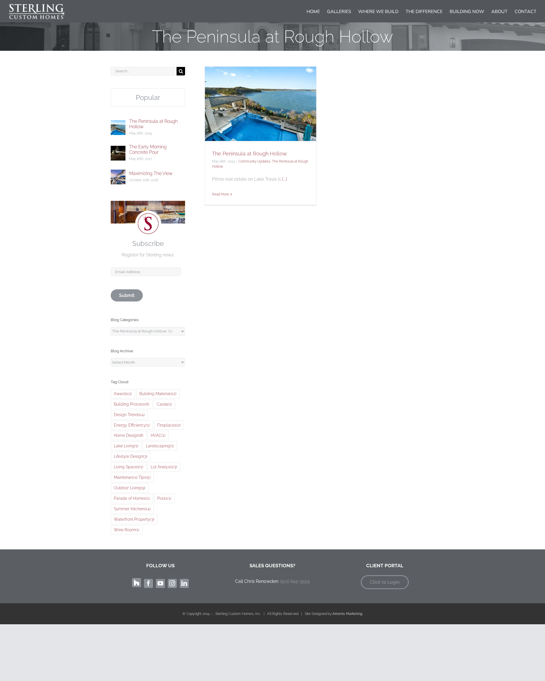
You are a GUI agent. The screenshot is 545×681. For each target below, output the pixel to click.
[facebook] (148, 583)
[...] (284, 179)
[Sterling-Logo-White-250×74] (37, 5)
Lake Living (126, 445)
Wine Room (126, 529)
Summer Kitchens (132, 508)
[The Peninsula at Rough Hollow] (118, 124)
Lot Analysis (164, 466)
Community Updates (254, 161)
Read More (220, 194)
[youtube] (160, 583)
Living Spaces (128, 466)
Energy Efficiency (132, 425)
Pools (164, 498)
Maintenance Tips (132, 477)
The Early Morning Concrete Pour (148, 149)
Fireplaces (169, 425)
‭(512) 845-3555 (295, 581)
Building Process (131, 404)
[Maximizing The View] (118, 174)
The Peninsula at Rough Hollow (249, 154)
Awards (123, 393)
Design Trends (129, 414)
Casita (164, 404)
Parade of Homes (132, 498)
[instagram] (172, 583)
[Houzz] (136, 582)
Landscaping (160, 445)
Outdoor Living (129, 487)
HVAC (158, 435)
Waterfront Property (134, 519)
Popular (148, 97)
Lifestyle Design (130, 456)
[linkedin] (184, 583)
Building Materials (158, 393)
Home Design (128, 435)
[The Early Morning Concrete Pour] (118, 150)
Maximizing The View (151, 173)
